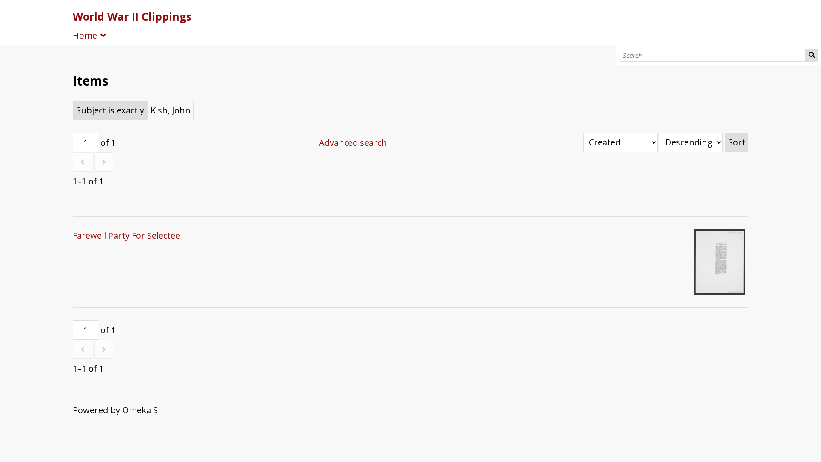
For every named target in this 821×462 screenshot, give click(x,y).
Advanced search (353, 142)
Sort (736, 142)
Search (812, 55)
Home (85, 35)
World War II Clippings (132, 16)
